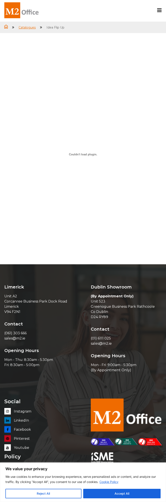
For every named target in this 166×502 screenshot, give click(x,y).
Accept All (122, 493)
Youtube (21, 448)
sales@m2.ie (14, 338)
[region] (83, 482)
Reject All (43, 493)
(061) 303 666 (15, 333)
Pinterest (21, 439)
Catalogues (27, 27)
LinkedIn (21, 420)
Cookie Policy (108, 482)
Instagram (22, 411)
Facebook (22, 429)
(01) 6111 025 (101, 338)
